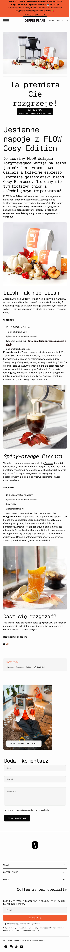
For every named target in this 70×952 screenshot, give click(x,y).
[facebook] (5, 946)
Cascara (48, 462)
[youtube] (21, 946)
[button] (7, 21)
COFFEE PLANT (18, 940)
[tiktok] (16, 946)
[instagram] (11, 946)
